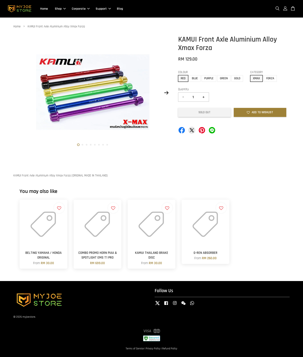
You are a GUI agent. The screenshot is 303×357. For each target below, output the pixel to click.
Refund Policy (169, 348)
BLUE (195, 78)
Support (101, 9)
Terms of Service (135, 348)
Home (44, 9)
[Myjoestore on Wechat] (183, 305)
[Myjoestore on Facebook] (166, 305)
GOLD (237, 78)
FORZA (270, 78)
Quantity (183, 89)
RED (183, 78)
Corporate (79, 9)
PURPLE (209, 78)
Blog (120, 9)
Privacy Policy (153, 348)
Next (166, 93)
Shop (58, 9)
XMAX (256, 78)
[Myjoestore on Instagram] (175, 305)
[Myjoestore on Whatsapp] (192, 305)
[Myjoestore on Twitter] (157, 305)
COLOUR (183, 72)
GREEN (224, 78)
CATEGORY (256, 72)
